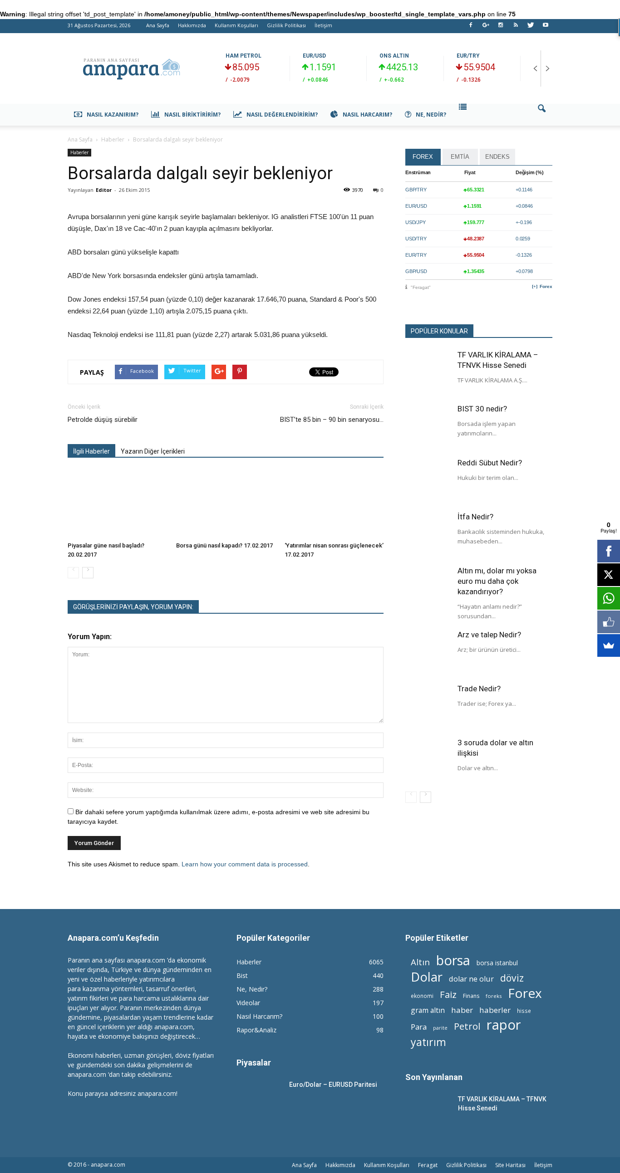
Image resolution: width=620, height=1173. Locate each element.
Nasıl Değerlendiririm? (282, 114)
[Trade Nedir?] (428, 706)
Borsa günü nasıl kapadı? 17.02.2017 (224, 545)
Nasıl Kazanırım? (112, 114)
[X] (608, 574)
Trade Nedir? (479, 688)
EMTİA (460, 156)
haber (462, 1010)
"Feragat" (421, 287)
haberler (495, 1010)
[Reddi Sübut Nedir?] (428, 480)
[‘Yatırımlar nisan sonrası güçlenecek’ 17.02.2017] (334, 504)
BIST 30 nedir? (482, 408)
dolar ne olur (471, 979)
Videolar (248, 1002)
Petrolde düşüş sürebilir (103, 419)
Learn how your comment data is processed (245, 864)
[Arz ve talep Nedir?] (428, 652)
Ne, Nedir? (431, 114)
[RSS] (515, 27)
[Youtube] (545, 27)
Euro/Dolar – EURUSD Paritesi (333, 1084)
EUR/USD (314, 56)
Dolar (427, 977)
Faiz (448, 994)
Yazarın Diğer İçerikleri (153, 451)
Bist (242, 975)
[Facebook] (470, 27)
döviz (512, 977)
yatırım (428, 1042)
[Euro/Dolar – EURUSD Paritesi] (259, 1096)
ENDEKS (497, 156)
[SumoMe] (608, 645)
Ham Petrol (243, 56)
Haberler (79, 152)
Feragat (428, 1165)
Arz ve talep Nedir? (489, 634)
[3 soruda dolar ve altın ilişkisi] (428, 760)
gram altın (428, 1010)
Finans (471, 996)
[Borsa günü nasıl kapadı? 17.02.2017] (225, 504)
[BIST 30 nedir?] (428, 426)
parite (440, 1028)
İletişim (323, 25)
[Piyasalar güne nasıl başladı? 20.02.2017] (117, 504)
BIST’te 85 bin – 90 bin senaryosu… (332, 419)
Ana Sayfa (157, 25)
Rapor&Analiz (256, 1030)
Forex (546, 286)
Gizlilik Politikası (286, 25)
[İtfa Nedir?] (428, 534)
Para (419, 1026)
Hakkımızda (192, 25)
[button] (541, 115)
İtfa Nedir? (475, 516)
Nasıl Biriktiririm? (192, 114)
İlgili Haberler (91, 451)
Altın (420, 962)
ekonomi (422, 995)
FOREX (423, 156)
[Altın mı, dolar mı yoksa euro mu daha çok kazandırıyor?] (428, 588)
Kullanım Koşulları (236, 25)
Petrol (467, 1026)
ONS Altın (394, 56)
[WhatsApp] (608, 598)
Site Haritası (510, 1165)
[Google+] (485, 27)
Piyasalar (253, 1062)
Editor (104, 189)
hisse (524, 1010)
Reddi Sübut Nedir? (490, 462)
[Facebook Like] (608, 622)
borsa (453, 960)
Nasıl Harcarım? (367, 114)
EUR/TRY (468, 56)
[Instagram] (500, 27)
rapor (504, 1025)
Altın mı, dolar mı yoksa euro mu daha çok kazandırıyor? (497, 581)
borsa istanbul (497, 962)
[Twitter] (530, 27)
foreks (494, 995)
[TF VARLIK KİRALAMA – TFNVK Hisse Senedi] (428, 372)
